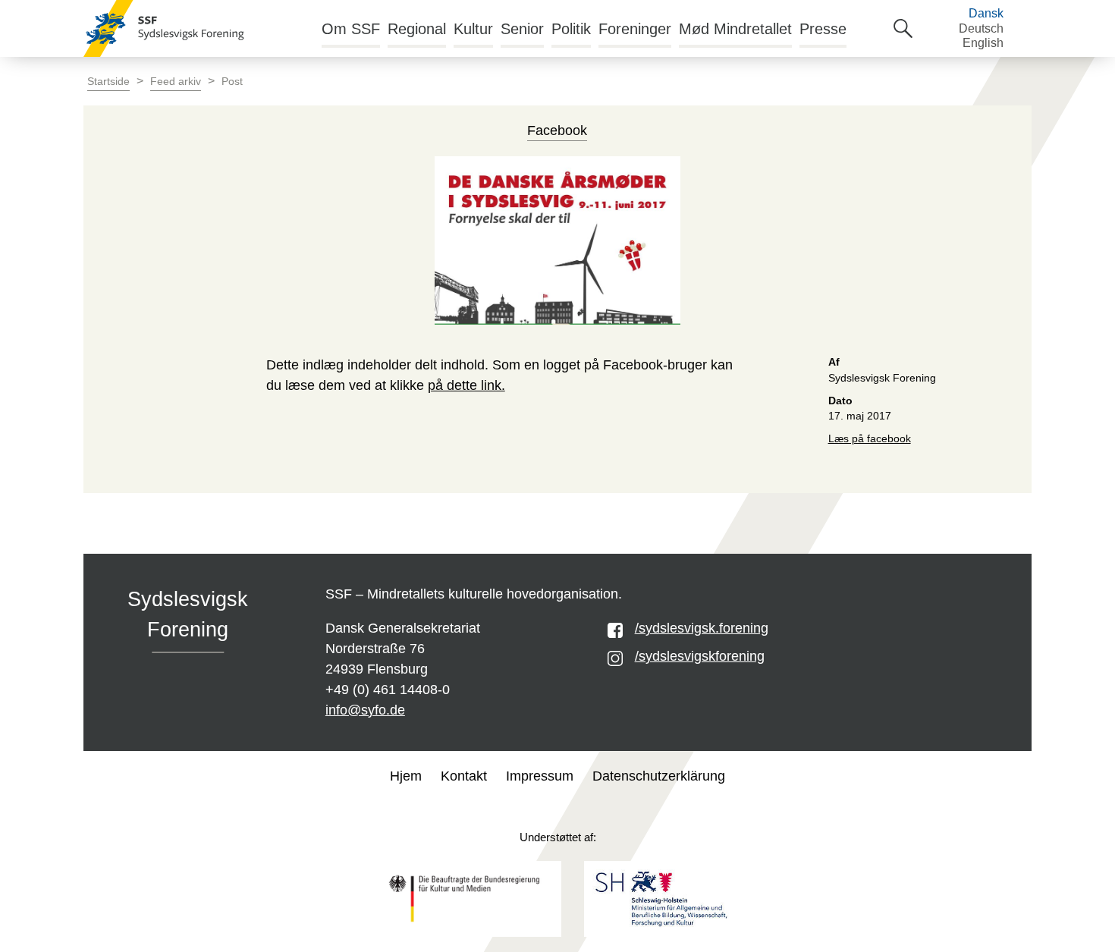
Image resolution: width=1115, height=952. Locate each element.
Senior (522, 28)
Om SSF (351, 28)
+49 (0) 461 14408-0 (387, 689)
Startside (108, 81)
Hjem (406, 776)
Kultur (473, 28)
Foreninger (634, 28)
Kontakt (464, 776)
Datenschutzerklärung (658, 776)
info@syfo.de (365, 710)
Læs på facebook (869, 439)
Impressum (539, 776)
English (983, 42)
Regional (417, 28)
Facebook (557, 130)
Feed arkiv (175, 81)
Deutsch (981, 28)
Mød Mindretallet (735, 28)
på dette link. (466, 385)
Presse (822, 28)
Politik (571, 28)
